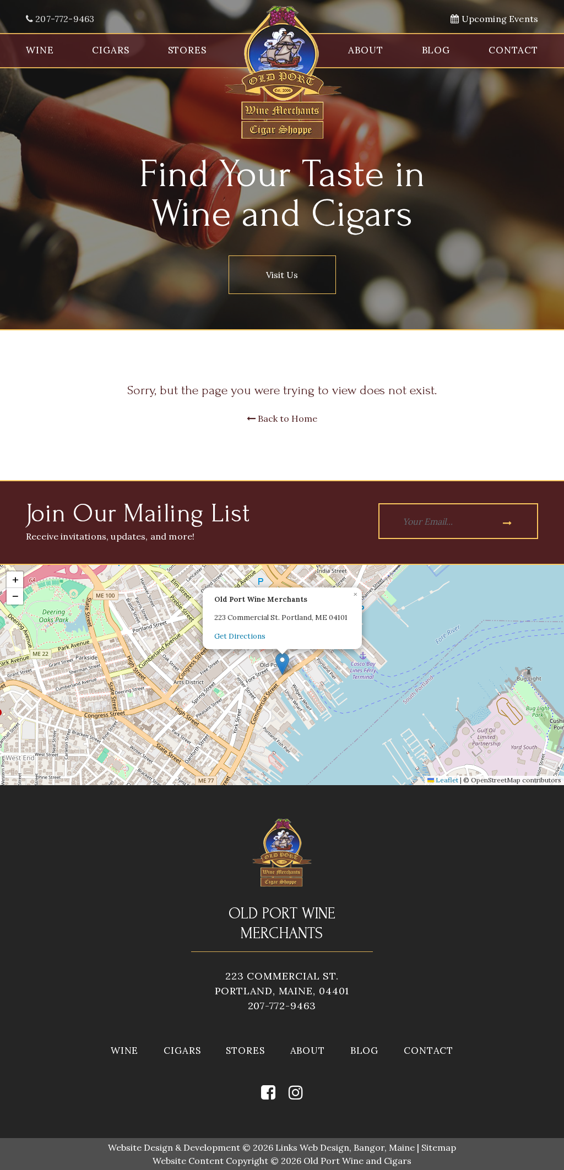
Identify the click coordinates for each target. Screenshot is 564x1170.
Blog (436, 50)
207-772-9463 (63, 18)
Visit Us (282, 274)
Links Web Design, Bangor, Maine (346, 1147)
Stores (187, 50)
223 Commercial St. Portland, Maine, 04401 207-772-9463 (282, 991)
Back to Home (286, 418)
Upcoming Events (498, 18)
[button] (282, 663)
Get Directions (239, 636)
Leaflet (446, 780)
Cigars (110, 50)
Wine (39, 50)
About (365, 50)
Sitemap (438, 1147)
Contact (513, 50)
